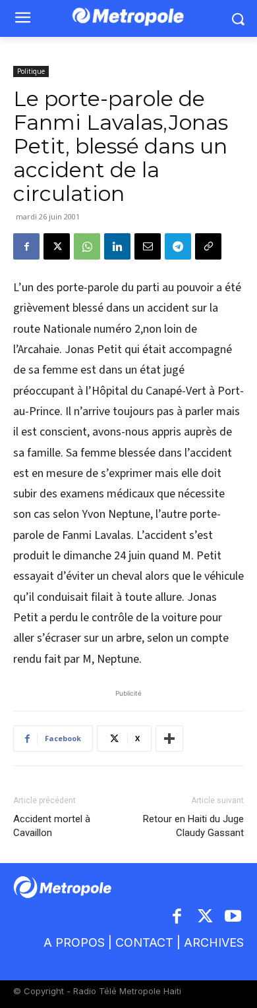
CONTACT (144, 942)
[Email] (147, 246)
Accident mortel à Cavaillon (51, 826)
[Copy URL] (208, 246)
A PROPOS (74, 942)
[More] (169, 738)
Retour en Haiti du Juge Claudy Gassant (193, 826)
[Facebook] (26, 246)
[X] (56, 246)
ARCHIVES (214, 942)
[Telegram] (178, 246)
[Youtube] (233, 917)
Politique (31, 71)
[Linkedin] (117, 246)
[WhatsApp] (87, 246)
